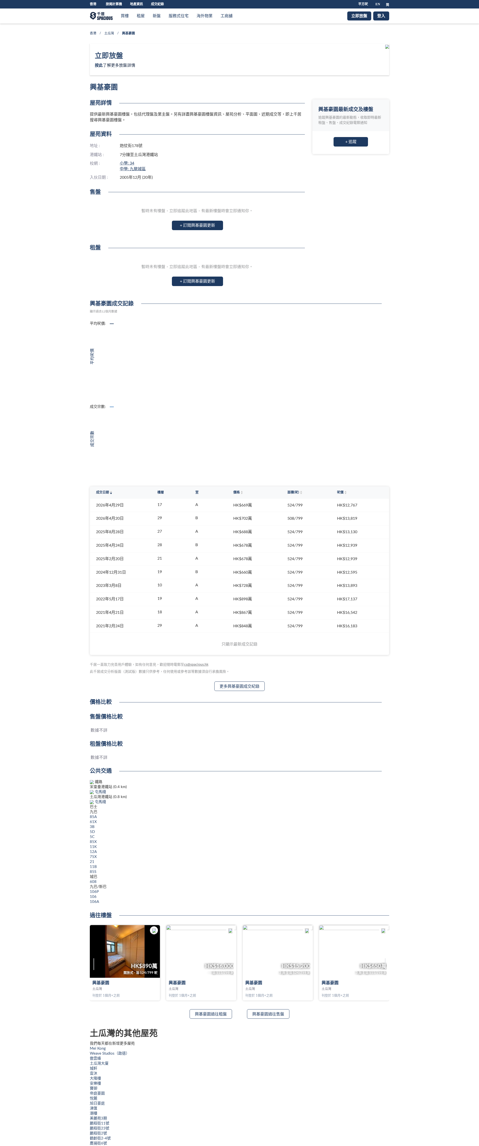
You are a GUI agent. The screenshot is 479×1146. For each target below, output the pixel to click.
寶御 (93, 1088)
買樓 (125, 16)
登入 (381, 16)
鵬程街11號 (99, 1123)
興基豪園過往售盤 (268, 1014)
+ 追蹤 (351, 142)
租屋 (141, 16)
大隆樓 (95, 1078)
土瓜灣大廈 (99, 1063)
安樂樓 (95, 1083)
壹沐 (93, 1073)
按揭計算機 (114, 4)
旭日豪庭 (97, 1103)
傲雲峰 (95, 1058)
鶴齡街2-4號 (100, 1138)
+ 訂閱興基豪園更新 (197, 225)
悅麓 (93, 1098)
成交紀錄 (157, 4)
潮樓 (93, 1113)
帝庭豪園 (97, 1093)
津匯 (93, 1108)
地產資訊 (136, 4)
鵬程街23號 (99, 1128)
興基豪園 (100, 983)
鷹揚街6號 (98, 1143)
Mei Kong (98, 1048)
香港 (93, 33)
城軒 (93, 1068)
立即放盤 (359, 16)
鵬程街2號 (98, 1133)
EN (377, 4)
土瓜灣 (109, 33)
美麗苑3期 (98, 1118)
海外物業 (205, 16)
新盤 (157, 16)
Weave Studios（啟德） (109, 1053)
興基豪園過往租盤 (211, 1014)
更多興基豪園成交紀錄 (239, 686)
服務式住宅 (179, 16)
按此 (99, 65)
